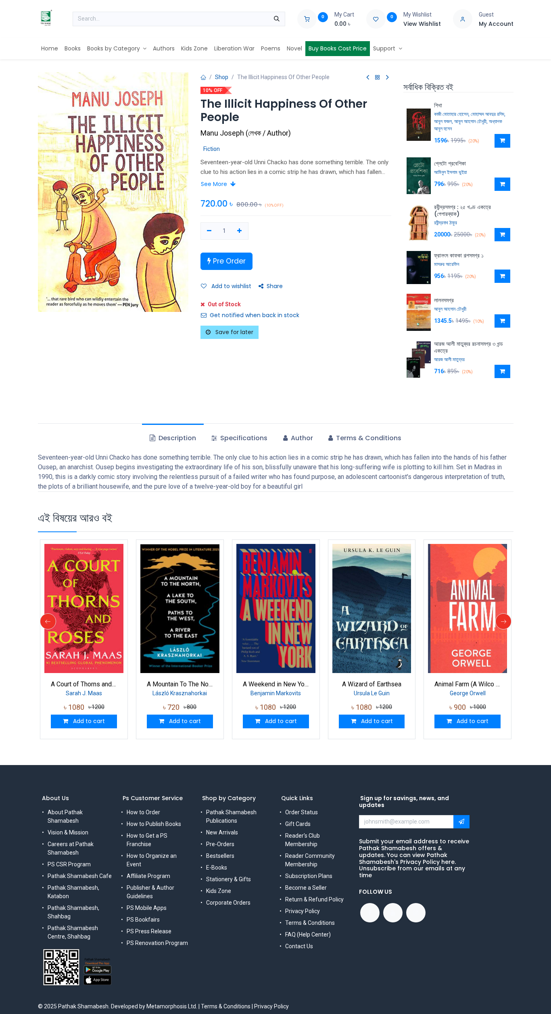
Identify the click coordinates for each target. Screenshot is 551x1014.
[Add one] (239, 231)
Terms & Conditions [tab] (367, 438)
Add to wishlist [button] (230, 286)
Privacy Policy (302, 911)
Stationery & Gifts (228, 879)
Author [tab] (301, 438)
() (245, 133)
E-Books (216, 867)
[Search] (277, 19)
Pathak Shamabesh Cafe (80, 876)
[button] (502, 141)
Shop (221, 77)
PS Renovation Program (157, 943)
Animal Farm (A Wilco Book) (467, 684)
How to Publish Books (154, 824)
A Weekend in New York (276, 684)
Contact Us (299, 946)
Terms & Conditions (310, 923)
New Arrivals (222, 832)
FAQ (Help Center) (308, 934)
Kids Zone (218, 891)
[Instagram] (416, 912)
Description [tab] (176, 438)
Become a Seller (306, 887)
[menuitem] (49, 48)
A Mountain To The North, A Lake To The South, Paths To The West (180, 684)
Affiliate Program (148, 876)
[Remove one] (209, 231)
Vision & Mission (68, 832)
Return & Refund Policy (314, 899)
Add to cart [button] (88, 721)
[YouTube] (393, 912)
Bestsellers (220, 856)
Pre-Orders (220, 844)
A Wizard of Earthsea (371, 684)
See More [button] (215, 184)
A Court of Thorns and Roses (84, 684)
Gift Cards (298, 824)
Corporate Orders (228, 902)
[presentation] (48, 621)
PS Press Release (149, 931)
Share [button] (275, 286)
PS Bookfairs (143, 919)
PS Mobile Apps (147, 908)
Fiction (211, 149)
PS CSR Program (69, 864)
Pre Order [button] (228, 261)
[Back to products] (377, 77)
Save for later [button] (233, 332)
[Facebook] (370, 912)
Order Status (301, 812)
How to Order (143, 812)
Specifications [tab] (243, 438)
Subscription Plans (308, 876)
